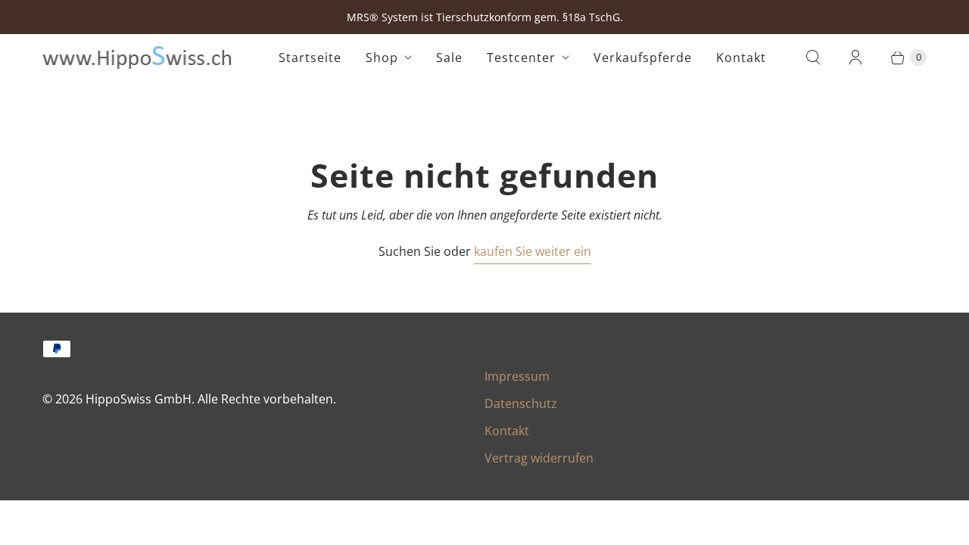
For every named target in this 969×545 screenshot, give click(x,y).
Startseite (310, 57)
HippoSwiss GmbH (139, 399)
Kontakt (741, 57)
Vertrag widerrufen (539, 458)
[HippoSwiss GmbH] (137, 57)
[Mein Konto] (855, 57)
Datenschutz (520, 403)
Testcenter (521, 57)
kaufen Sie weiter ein (532, 251)
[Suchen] (813, 57)
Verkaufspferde (643, 57)
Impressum (517, 376)
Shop (382, 57)
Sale (449, 57)
